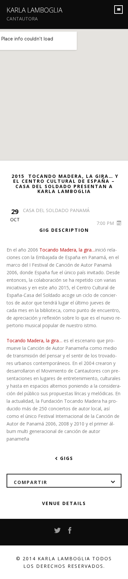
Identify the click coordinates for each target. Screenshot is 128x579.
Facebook (70, 532)
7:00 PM (105, 223)
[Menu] (118, 9)
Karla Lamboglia (34, 10)
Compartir (30, 482)
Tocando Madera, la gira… (67, 250)
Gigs (65, 458)
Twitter (58, 532)
